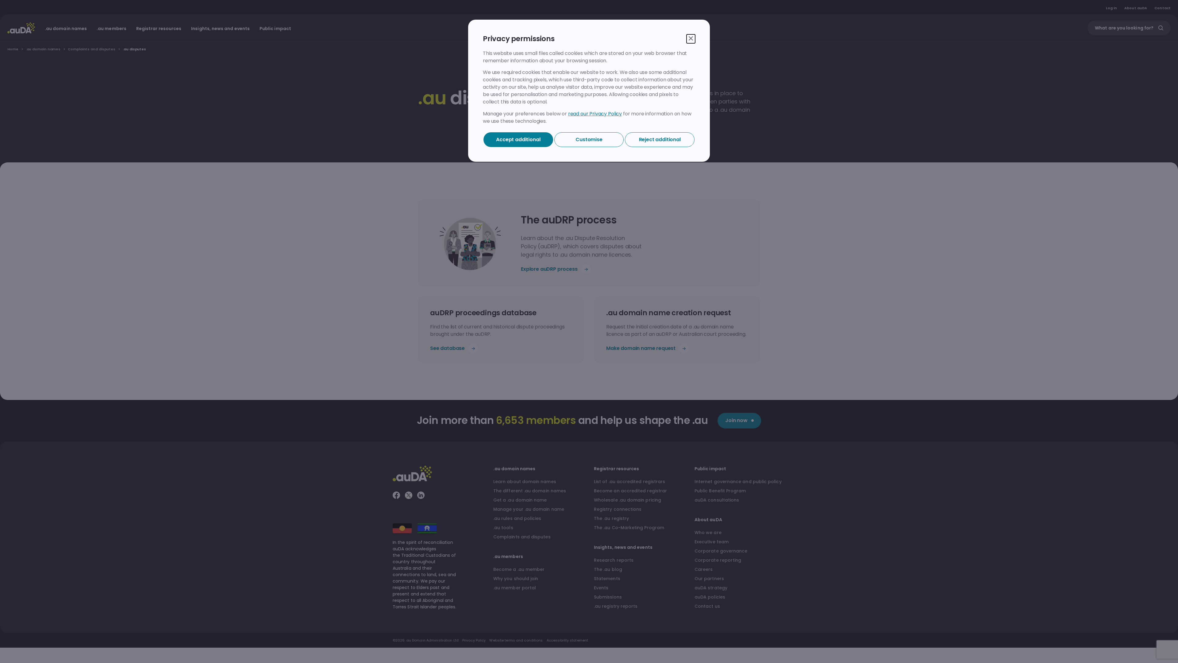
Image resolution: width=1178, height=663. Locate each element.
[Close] (691, 38)
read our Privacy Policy (595, 113)
